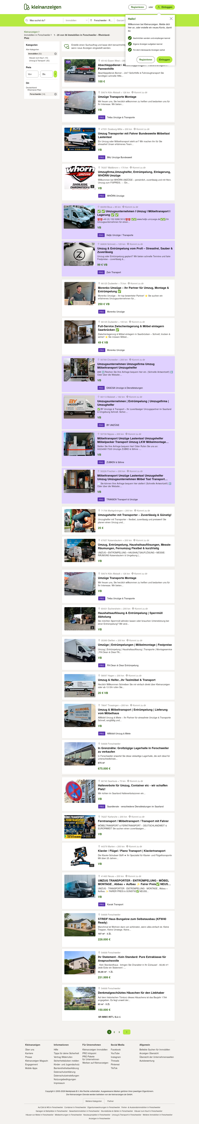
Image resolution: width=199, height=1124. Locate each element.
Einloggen (164, 59)
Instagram (116, 1056)
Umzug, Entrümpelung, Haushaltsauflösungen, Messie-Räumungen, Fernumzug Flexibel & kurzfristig (134, 546)
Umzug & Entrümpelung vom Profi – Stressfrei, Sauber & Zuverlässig (135, 250)
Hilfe (56, 1049)
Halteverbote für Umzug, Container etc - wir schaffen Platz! (133, 787)
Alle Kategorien (32, 49)
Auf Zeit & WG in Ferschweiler (50, 1107)
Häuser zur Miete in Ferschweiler (39, 1114)
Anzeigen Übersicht (149, 1053)
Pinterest (115, 1064)
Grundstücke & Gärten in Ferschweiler (117, 1111)
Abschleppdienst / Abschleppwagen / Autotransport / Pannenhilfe (133, 66)
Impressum (59, 1082)
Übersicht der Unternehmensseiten (156, 1056)
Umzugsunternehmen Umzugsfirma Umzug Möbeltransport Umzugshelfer (126, 365)
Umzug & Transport (37, 60)
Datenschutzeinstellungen (66, 1075)
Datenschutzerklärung (64, 1071)
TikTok (114, 1068)
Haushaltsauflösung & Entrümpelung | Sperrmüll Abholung (130, 614)
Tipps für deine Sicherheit (66, 1053)
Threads (115, 1060)
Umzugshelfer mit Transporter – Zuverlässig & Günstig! (134, 515)
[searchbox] (46, 20)
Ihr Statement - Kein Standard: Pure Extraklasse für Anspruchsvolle (132, 958)
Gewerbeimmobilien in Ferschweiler (84, 1111)
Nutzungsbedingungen (65, 1079)
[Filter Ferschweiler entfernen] (55, 94)
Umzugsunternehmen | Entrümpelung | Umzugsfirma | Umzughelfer (133, 402)
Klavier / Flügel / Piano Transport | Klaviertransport (131, 851)
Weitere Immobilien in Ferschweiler (157, 1114)
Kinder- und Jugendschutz (66, 1064)
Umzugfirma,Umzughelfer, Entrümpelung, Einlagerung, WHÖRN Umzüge (134, 173)
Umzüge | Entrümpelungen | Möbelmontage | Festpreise (135, 645)
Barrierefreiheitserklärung (66, 1068)
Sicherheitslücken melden (66, 1060)
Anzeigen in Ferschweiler (99, 1118)
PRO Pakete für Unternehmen (90, 1058)
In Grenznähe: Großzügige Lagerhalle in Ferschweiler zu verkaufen (133, 749)
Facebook (116, 1049)
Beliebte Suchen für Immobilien (154, 1049)
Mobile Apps (31, 1068)
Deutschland (31, 87)
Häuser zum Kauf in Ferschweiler (148, 1111)
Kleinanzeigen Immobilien (95, 1049)
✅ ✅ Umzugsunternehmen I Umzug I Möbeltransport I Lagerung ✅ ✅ (133, 212)
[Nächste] (126, 1031)
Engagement (31, 1064)
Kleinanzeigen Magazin (36, 1060)
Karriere (29, 1053)
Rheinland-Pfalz (34, 89)
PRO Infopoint (89, 1053)
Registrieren (145, 59)
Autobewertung (146, 1060)
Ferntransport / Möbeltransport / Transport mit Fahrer (133, 821)
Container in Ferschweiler (75, 1107)
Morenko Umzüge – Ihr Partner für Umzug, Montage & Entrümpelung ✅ (133, 289)
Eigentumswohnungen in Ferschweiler (104, 1107)
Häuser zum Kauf (36, 57)
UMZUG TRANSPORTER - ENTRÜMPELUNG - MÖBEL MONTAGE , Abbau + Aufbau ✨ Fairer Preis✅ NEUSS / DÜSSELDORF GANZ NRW (134, 882)
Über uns (29, 1049)
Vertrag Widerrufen (63, 1056)
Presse (28, 1056)
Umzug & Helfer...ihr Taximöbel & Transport (126, 680)
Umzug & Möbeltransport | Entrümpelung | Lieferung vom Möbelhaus (133, 711)
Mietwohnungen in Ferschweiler (68, 1114)
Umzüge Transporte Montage (117, 97)
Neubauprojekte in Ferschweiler (96, 1114)
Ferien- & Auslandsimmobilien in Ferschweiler (140, 1107)
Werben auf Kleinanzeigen (95, 1062)
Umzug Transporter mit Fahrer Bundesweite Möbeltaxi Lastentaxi (134, 135)
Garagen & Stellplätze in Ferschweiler (52, 1111)
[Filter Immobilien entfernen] (55, 54)
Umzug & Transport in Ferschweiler (126, 1114)
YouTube (115, 1053)
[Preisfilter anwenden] (55, 74)
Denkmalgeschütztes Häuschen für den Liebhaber (131, 992)
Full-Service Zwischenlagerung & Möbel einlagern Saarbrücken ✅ (131, 327)
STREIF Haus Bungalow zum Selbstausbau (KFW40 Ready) (132, 920)
